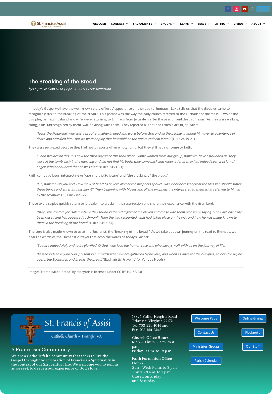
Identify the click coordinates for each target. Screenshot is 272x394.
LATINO (219, 23)
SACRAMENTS (142, 23)
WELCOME (99, 23)
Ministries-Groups (206, 346)
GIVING (238, 23)
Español (263, 9)
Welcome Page (206, 318)
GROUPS (166, 23)
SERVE (202, 23)
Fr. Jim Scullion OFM (48, 89)
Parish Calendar (206, 360)
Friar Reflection (99, 89)
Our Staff (253, 346)
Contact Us (206, 332)
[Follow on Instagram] (236, 9)
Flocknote (252, 332)
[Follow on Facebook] (228, 9)
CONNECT (118, 23)
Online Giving (253, 318)
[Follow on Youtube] (245, 9)
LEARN (184, 23)
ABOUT (256, 23)
